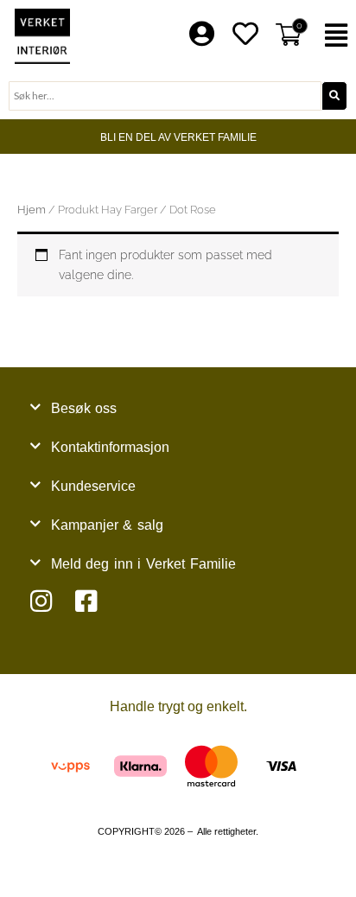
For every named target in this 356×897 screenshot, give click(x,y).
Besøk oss (84, 408)
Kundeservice (93, 486)
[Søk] (334, 96)
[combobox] (165, 96)
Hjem (31, 209)
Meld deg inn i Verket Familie (143, 564)
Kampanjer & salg (107, 525)
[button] (336, 35)
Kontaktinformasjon (110, 447)
